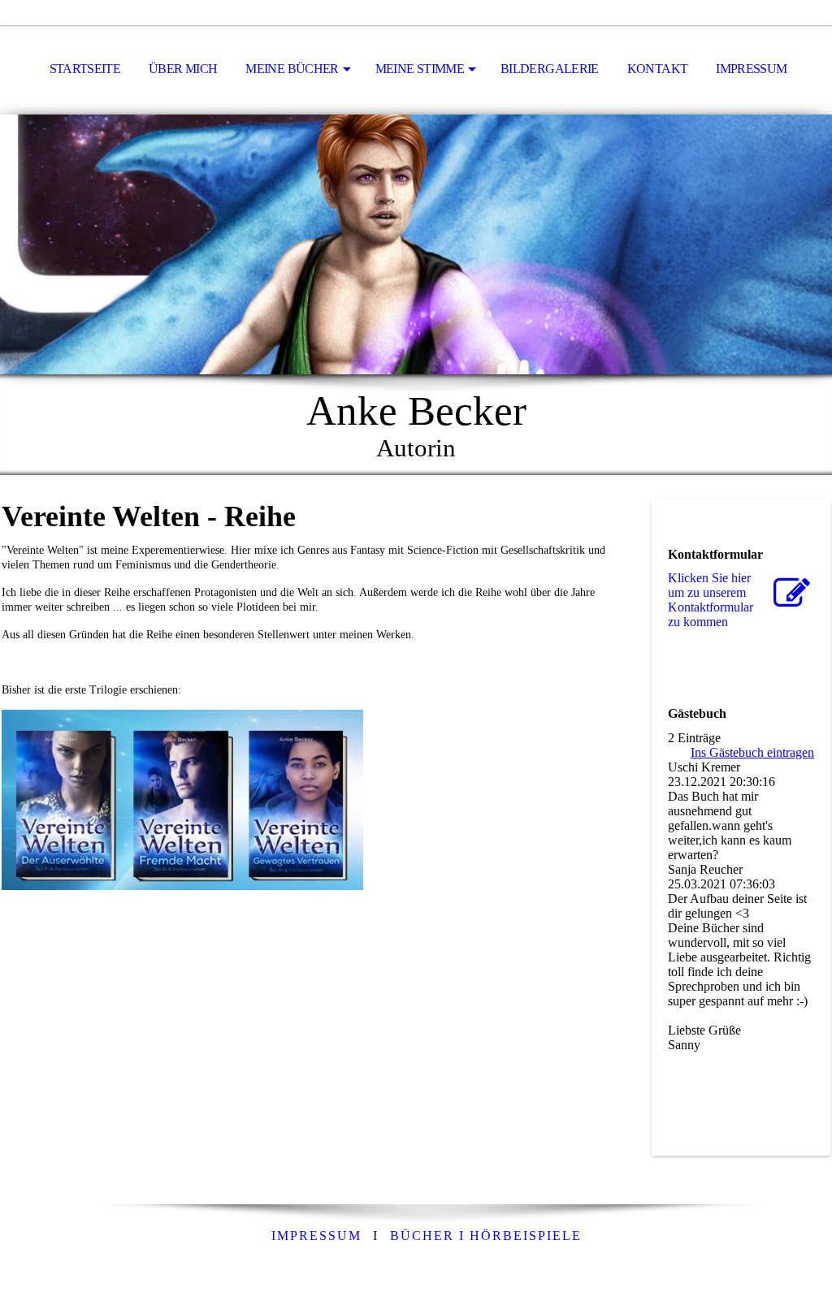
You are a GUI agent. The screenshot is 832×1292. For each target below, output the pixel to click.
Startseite (85, 69)
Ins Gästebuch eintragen (752, 752)
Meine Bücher (291, 69)
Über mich (183, 69)
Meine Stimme (419, 69)
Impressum (751, 69)
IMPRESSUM (316, 1235)
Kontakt (657, 69)
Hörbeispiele (486, 1235)
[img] (416, 244)
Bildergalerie (549, 69)
